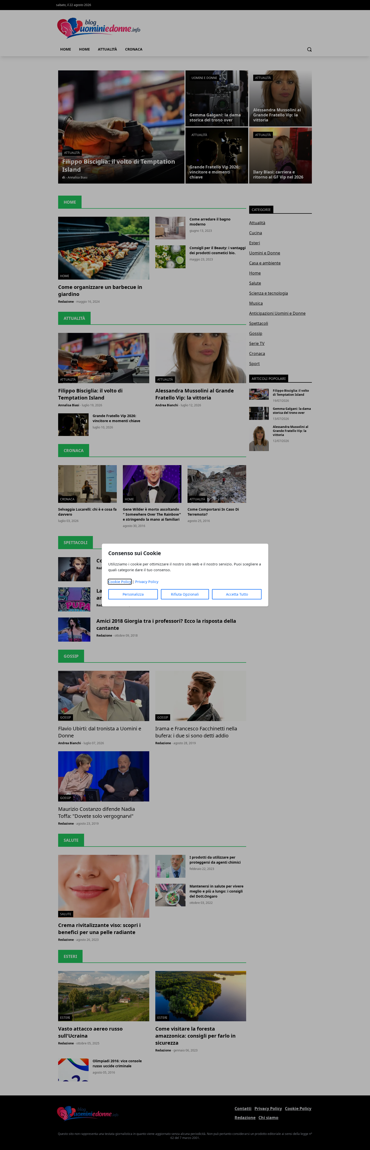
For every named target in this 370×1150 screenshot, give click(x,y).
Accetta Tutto (237, 594)
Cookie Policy (119, 581)
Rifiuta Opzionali (185, 594)
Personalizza (133, 594)
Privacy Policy (146, 581)
